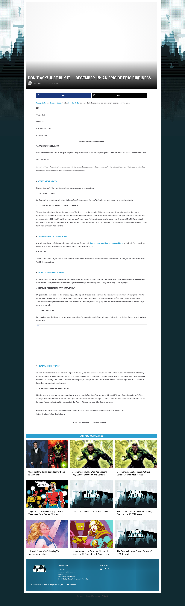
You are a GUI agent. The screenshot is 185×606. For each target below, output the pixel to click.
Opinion (62, 414)
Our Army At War (100, 410)
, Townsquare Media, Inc (55, 585)
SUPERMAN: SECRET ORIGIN (49, 366)
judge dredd (89, 410)
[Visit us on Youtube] (102, 569)
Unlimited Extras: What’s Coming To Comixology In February (43, 552)
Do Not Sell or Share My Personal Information (73, 579)
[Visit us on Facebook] (106, 569)
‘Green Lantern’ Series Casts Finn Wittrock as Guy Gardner (46, 473)
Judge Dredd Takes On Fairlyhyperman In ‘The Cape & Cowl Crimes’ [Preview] (45, 513)
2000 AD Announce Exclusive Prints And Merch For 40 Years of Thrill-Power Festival (91, 552)
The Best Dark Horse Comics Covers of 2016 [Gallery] (134, 552)
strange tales (119, 410)
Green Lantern (72, 410)
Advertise (61, 569)
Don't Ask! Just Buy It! (52, 414)
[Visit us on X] (110, 569)
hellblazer (81, 410)
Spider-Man (110, 410)
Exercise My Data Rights (66, 576)
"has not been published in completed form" (106, 243)
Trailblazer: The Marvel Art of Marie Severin (91, 511)
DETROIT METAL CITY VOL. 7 (48, 181)
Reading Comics (56, 103)
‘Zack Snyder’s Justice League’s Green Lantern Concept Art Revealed (133, 473)
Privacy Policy (63, 574)
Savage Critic (41, 103)
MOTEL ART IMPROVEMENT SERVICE (52, 272)
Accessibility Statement (66, 572)
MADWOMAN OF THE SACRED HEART (53, 236)
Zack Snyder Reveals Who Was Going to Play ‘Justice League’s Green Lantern (89, 473)
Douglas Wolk (37, 83)
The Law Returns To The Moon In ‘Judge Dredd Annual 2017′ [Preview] (135, 513)
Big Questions (50, 410)
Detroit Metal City (61, 410)
